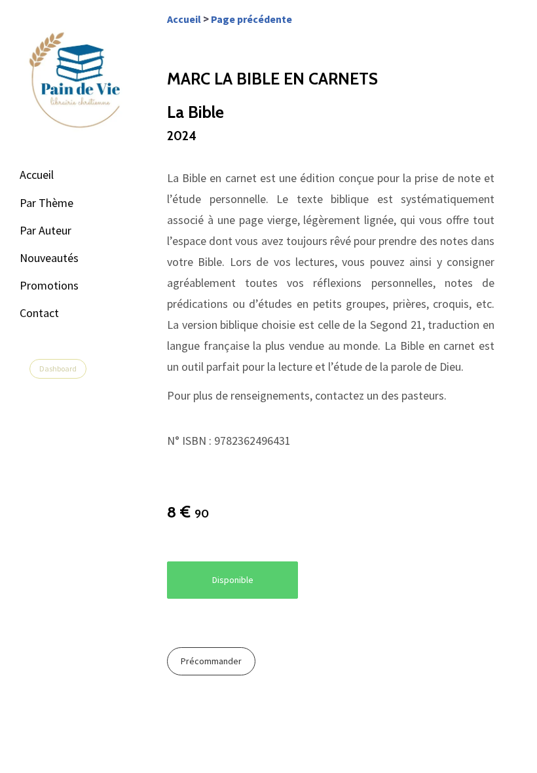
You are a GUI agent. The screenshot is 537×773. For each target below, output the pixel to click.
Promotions (49, 285)
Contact (39, 312)
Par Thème (46, 202)
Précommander (211, 661)
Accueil (37, 174)
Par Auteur (45, 230)
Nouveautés (49, 257)
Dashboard (58, 368)
